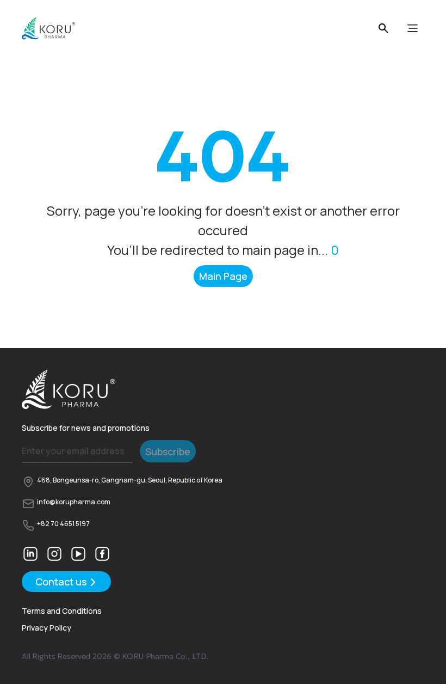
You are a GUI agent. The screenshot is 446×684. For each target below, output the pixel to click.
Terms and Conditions (62, 611)
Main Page (223, 276)
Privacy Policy (46, 627)
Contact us (60, 581)
